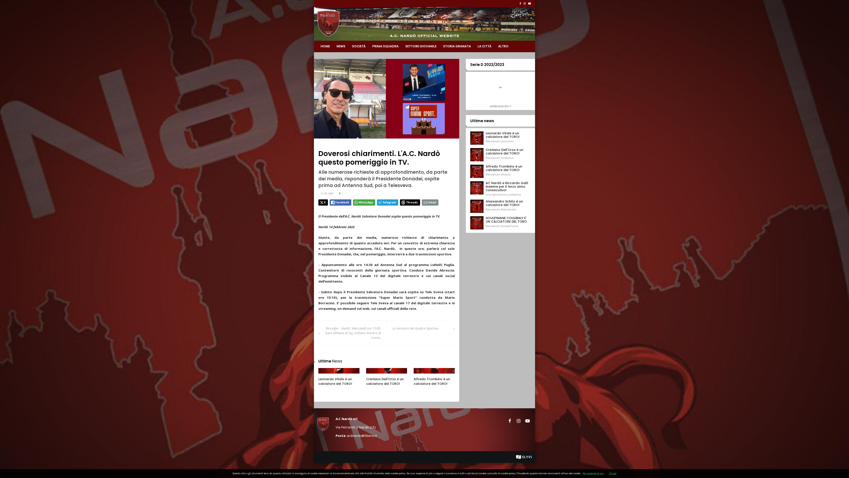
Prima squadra (385, 46)
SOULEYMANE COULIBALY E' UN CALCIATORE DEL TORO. (507, 220)
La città (484, 46)
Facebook (342, 202)
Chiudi (612, 473)
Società (359, 46)
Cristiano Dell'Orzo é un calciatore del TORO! (385, 381)
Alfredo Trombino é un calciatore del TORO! (432, 381)
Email (432, 202)
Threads (412, 202)
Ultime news (482, 120)
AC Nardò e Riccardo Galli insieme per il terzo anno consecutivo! (507, 186)
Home (325, 46)
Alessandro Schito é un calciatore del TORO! (504, 203)
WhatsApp (366, 202)
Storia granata (457, 46)
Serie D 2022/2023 (487, 64)
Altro (503, 46)
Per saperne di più (593, 473)
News (341, 46)
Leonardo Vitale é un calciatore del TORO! (335, 381)
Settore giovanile (420, 46)
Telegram (389, 202)
